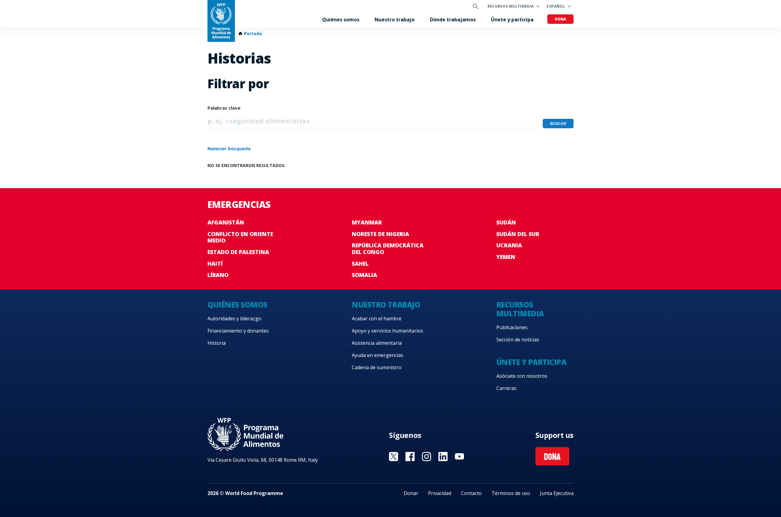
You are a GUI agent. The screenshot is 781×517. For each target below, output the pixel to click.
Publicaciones (511, 327)
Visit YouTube (459, 456)
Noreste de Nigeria (380, 234)
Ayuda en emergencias (377, 355)
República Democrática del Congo (387, 249)
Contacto (471, 493)
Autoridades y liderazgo (234, 318)
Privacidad (439, 493)
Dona (560, 19)
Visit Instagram (426, 456)
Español (556, 6)
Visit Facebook (410, 456)
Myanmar (367, 222)
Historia (216, 343)
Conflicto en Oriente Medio (240, 237)
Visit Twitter (393, 456)
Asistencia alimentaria (377, 343)
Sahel (360, 263)
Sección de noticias (517, 339)
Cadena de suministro (376, 367)
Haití (215, 263)
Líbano (218, 275)
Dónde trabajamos (453, 19)
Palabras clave (223, 108)
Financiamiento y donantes (238, 330)
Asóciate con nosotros (521, 376)
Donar (411, 493)
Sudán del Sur (517, 234)
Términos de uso (510, 493)
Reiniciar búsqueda (228, 148)
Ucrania (509, 245)
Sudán (506, 222)
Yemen (505, 256)
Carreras (506, 388)
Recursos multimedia (511, 6)
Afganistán (225, 222)
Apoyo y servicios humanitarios (387, 330)
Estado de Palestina (238, 252)
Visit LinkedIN (443, 456)
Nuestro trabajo (395, 19)
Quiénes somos (340, 19)
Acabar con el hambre (376, 318)
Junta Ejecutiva (557, 493)
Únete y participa (512, 19)
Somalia (364, 275)
